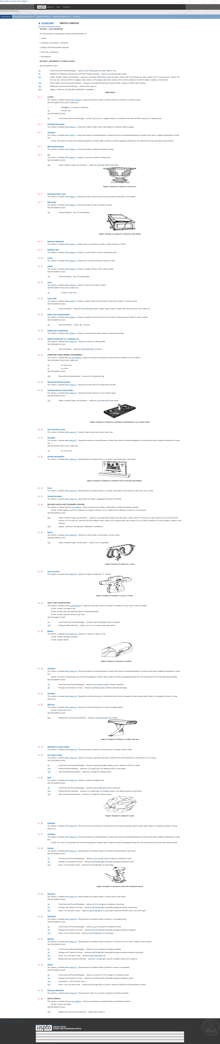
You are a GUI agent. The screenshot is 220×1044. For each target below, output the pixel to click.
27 (42, 571)
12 (42, 282)
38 (42, 848)
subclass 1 (72, 127)
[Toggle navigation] (1, 13)
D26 (39, 89)
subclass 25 (73, 535)
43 (42, 990)
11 (41, 266)
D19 (39, 83)
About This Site (42, 1035)
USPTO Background (44, 1038)
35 (42, 777)
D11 (39, 77)
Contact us (66, 7)
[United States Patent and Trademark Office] (41, 7)
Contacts (76, 17)
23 (42, 488)
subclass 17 (73, 385)
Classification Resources (9, 11)
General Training (43, 17)
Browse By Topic (43, 1033)
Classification (6, 17)
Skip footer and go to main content (12, 1021)
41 (42, 939)
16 (42, 339)
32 (42, 704)
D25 (39, 86)
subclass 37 (73, 851)
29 (42, 631)
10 (42, 258)
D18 (49, 625)
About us (50, 7)
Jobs (58, 7)
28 (42, 603)
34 (42, 755)
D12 (49, 981)
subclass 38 (73, 896)
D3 (39, 71)
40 (42, 916)
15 (42, 330)
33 (42, 747)
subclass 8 (72, 252)
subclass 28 (73, 634)
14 (42, 314)
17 (42, 355)
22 (42, 456)
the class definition (75, 100)
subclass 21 (73, 459)
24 (42, 496)
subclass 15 (73, 341)
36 (42, 823)
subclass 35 (73, 826)
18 (42, 382)
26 (42, 532)
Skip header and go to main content (14, 1)
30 (42, 668)
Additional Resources (61, 17)
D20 (49, 376)
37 (42, 834)
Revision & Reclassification (23, 17)
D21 (49, 865)
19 (42, 390)
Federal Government (45, 1041)
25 (42, 504)
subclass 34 (73, 780)
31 (42, 693)
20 (42, 429)
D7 (39, 74)
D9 (49, 688)
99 (42, 998)
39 (42, 894)
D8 (49, 212)
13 (42, 298)
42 (42, 964)
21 (42, 438)
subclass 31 (73, 707)
